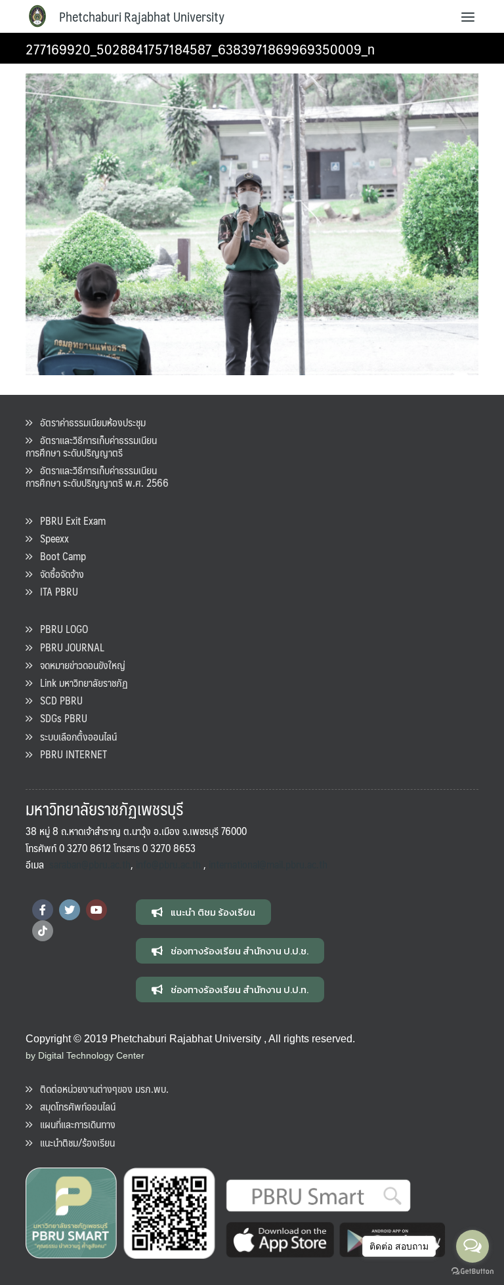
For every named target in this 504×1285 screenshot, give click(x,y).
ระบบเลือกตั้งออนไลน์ (74, 736)
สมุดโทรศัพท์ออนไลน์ (74, 1106)
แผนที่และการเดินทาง (74, 1124)
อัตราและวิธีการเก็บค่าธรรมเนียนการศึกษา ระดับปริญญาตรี (91, 446)
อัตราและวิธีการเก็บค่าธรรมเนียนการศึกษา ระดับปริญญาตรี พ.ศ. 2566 (97, 476)
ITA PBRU (55, 591)
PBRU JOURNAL (68, 647)
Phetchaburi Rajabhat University (141, 16)
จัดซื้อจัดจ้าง (58, 573)
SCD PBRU (57, 700)
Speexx (50, 538)
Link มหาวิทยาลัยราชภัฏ (80, 682)
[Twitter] (69, 909)
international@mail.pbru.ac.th (268, 864)
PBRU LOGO (60, 629)
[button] (203, 912)
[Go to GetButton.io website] (473, 1271)
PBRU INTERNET (69, 754)
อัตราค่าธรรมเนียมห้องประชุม (89, 422)
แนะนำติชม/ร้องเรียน (73, 1142)
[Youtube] (96, 909)
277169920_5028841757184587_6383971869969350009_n (200, 48)
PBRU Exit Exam (69, 520)
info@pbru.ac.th (168, 864)
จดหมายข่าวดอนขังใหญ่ (78, 665)
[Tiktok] (42, 930)
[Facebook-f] (42, 909)
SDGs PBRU (59, 718)
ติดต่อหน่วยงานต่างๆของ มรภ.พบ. (100, 1088)
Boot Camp (59, 556)
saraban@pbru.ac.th (90, 864)
